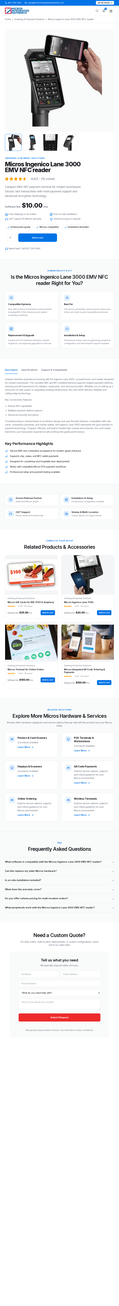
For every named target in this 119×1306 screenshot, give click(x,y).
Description (11, 370)
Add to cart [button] (47, 612)
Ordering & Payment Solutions (29, 19)
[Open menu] (111, 11)
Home (8, 19)
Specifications (29, 370)
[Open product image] (55, 80)
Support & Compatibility (54, 370)
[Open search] (97, 11)
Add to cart (37, 237)
